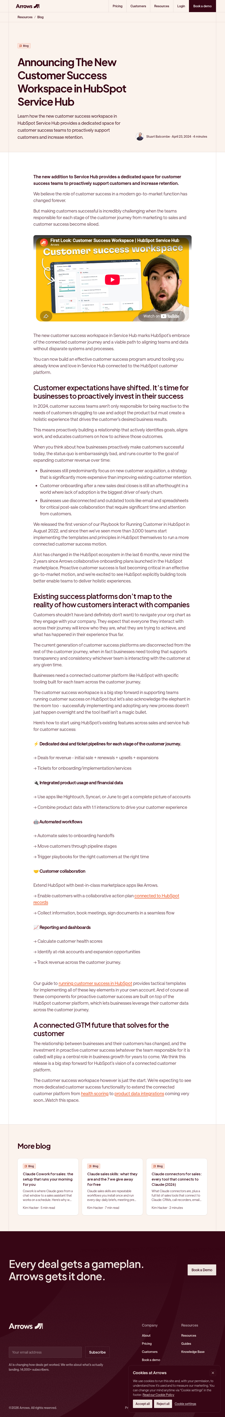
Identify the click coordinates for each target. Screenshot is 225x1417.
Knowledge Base (193, 1352)
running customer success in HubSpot (95, 983)
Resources (161, 6)
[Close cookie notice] (213, 1373)
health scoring (95, 1093)
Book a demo (151, 1360)
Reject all (163, 1404)
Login (181, 6)
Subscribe (97, 1352)
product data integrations (139, 1093)
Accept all (143, 1404)
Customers (138, 6)
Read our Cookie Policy (158, 1395)
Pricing (117, 6)
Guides (186, 1343)
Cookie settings (185, 1404)
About (146, 1335)
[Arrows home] (28, 6)
